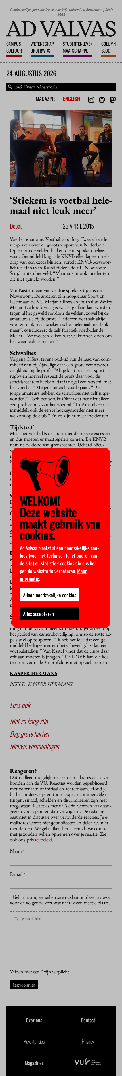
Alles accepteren (38, 613)
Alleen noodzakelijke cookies (49, 594)
